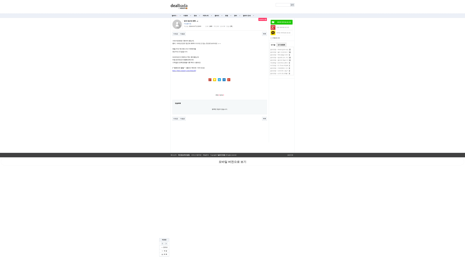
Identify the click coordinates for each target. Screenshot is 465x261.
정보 (195, 15)
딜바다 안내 (247, 15)
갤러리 (217, 15)
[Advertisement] (242, 6)
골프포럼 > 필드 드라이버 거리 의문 (281, 52)
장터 (235, 15)
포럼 (226, 15)
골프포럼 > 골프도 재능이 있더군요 (281, 60)
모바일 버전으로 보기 (232, 161)
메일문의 (206, 155)
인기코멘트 (281, 45)
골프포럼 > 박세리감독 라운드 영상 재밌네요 (284, 49)
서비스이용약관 (196, 155)
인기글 (273, 45)
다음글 (182, 34)
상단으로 (290, 155)
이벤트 (185, 15)
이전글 (175, 34)
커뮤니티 (206, 15)
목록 (264, 34)
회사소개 (173, 155)
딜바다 (174, 15)
